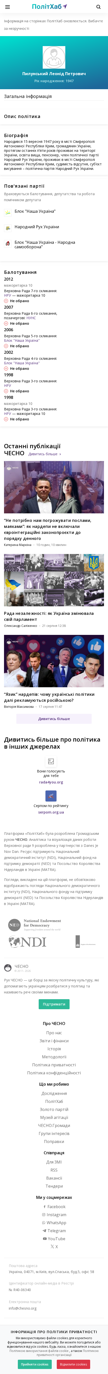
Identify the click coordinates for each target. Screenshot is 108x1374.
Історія (54, 1049)
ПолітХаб (54, 1101)
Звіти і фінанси (54, 1041)
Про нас (54, 1033)
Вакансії (54, 1178)
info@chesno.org (22, 1308)
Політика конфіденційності (54, 1073)
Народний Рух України (37, 226)
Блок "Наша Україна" (35, 211)
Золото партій (54, 1109)
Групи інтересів (54, 1133)
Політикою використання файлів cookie (39, 1351)
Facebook (56, 1206)
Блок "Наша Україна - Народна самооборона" (45, 244)
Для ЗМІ (54, 1162)
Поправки (54, 1141)
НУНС (31, 317)
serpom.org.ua (51, 812)
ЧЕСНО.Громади (54, 1125)
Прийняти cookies (34, 1364)
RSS (54, 1170)
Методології (54, 1057)
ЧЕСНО (21, 966)
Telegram (56, 1230)
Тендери (54, 1186)
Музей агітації (54, 1117)
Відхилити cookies (73, 1364)
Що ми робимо (54, 1084)
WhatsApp (56, 1222)
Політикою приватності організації (68, 1353)
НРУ (7, 295)
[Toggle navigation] (7, 6)
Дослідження (54, 1093)
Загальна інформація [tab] (28, 96)
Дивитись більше (43, 453)
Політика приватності (54, 1065)
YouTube (56, 1238)
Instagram (56, 1214)
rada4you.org (51, 782)
